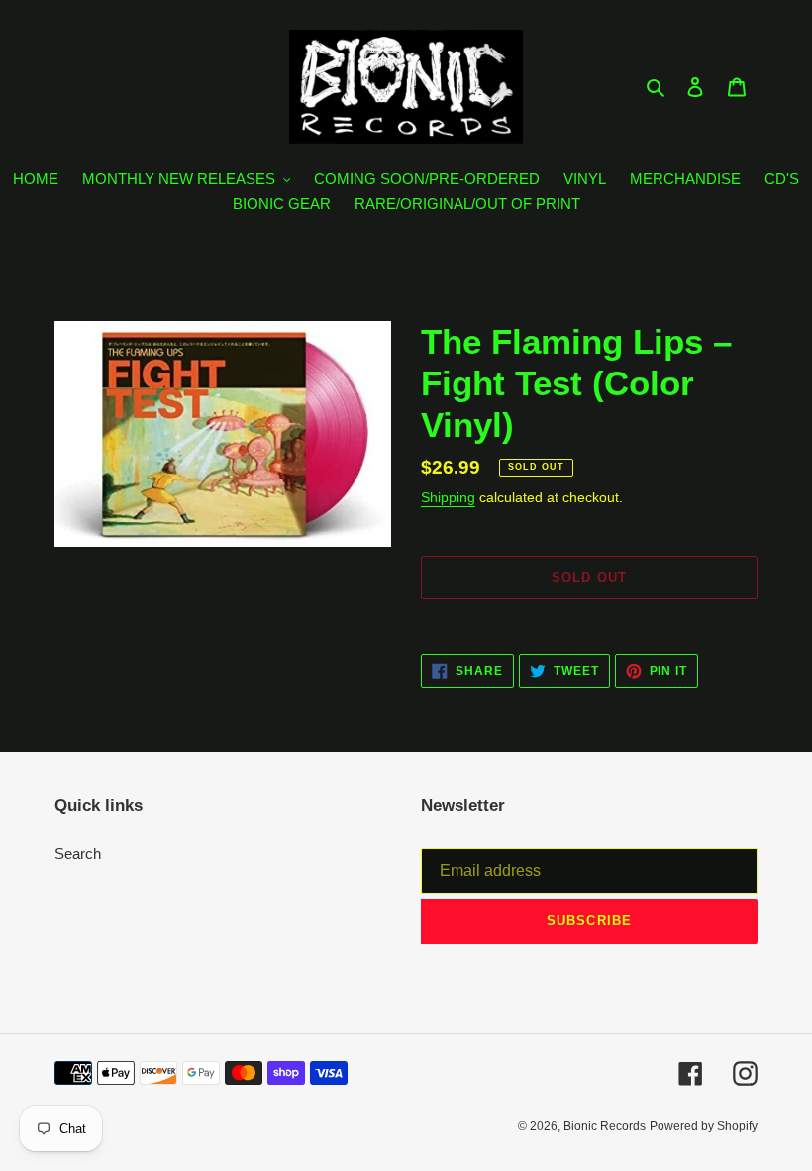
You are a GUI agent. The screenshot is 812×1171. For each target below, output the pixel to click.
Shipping (448, 497)
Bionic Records (604, 1126)
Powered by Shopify (704, 1126)
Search (77, 853)
